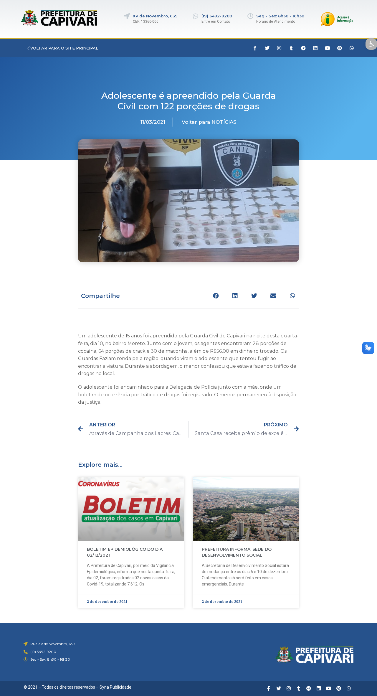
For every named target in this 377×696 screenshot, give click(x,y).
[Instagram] (279, 48)
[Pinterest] (339, 48)
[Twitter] (267, 48)
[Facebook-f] (255, 48)
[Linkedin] (315, 48)
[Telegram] (303, 48)
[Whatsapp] (351, 48)
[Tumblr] (291, 48)
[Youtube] (327, 48)
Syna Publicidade (115, 687)
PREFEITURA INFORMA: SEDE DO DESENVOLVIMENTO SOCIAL (237, 552)
